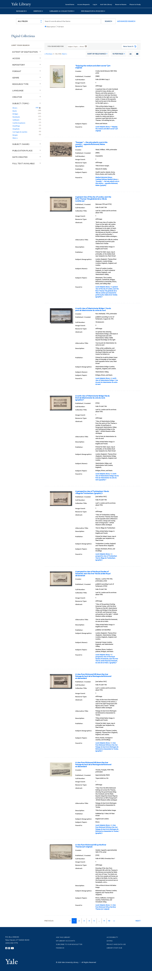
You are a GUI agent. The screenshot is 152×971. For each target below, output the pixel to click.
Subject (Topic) (20, 103)
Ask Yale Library (106, 4)
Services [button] (37, 11)
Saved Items (69, 4)
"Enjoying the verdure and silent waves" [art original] (92, 67)
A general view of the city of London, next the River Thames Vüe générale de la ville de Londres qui (93, 199)
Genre (15, 77)
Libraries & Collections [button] (61, 11)
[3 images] (61, 315)
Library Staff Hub (114, 948)
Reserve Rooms (120, 4)
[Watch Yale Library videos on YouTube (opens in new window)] (12, 948)
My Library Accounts (65, 941)
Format (16, 71)
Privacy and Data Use (116, 944)
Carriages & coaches (20, 132)
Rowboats (16, 117)
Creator (17, 97)
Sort (96, 54)
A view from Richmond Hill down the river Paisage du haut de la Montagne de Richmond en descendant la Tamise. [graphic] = (107, 747)
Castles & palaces (19, 123)
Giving (109, 941)
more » (15, 138)
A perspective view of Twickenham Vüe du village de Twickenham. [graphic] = (92, 492)
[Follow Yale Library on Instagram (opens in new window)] (9, 948)
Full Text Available (23, 163)
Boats (15, 111)
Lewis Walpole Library (102, 127)
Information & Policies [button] (92, 11)
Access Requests (83, 4)
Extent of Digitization (25, 52)
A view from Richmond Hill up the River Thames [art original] (90, 846)
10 (117, 54)
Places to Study (135, 4)
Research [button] (20, 11)
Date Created (19, 157)
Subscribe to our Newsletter (69, 944)
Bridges (15, 114)
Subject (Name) (21, 144)
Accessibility (112, 937)
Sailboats (16, 120)
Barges (15, 135)
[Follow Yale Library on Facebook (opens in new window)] (6, 948)
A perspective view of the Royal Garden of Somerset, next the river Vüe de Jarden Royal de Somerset (92, 574)
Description (51, 27)
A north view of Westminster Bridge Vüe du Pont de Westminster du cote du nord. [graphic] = (92, 398)
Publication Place (22, 150)
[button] (108, 21)
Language (17, 90)
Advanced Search (126, 21)
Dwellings (16, 126)
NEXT (138, 921)
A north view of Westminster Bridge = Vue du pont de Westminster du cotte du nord (93, 309)
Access (16, 58)
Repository (18, 64)
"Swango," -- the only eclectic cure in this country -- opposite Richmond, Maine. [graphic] (91, 144)
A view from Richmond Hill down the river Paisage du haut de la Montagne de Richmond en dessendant (93, 765)
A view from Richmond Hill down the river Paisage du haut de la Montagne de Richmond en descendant (93, 676)
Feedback (60, 948)
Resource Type (20, 84)
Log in (95, 4)
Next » (64, 54)
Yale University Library (21, 4)
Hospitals (16, 129)
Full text (61, 27)
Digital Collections (23, 36)
